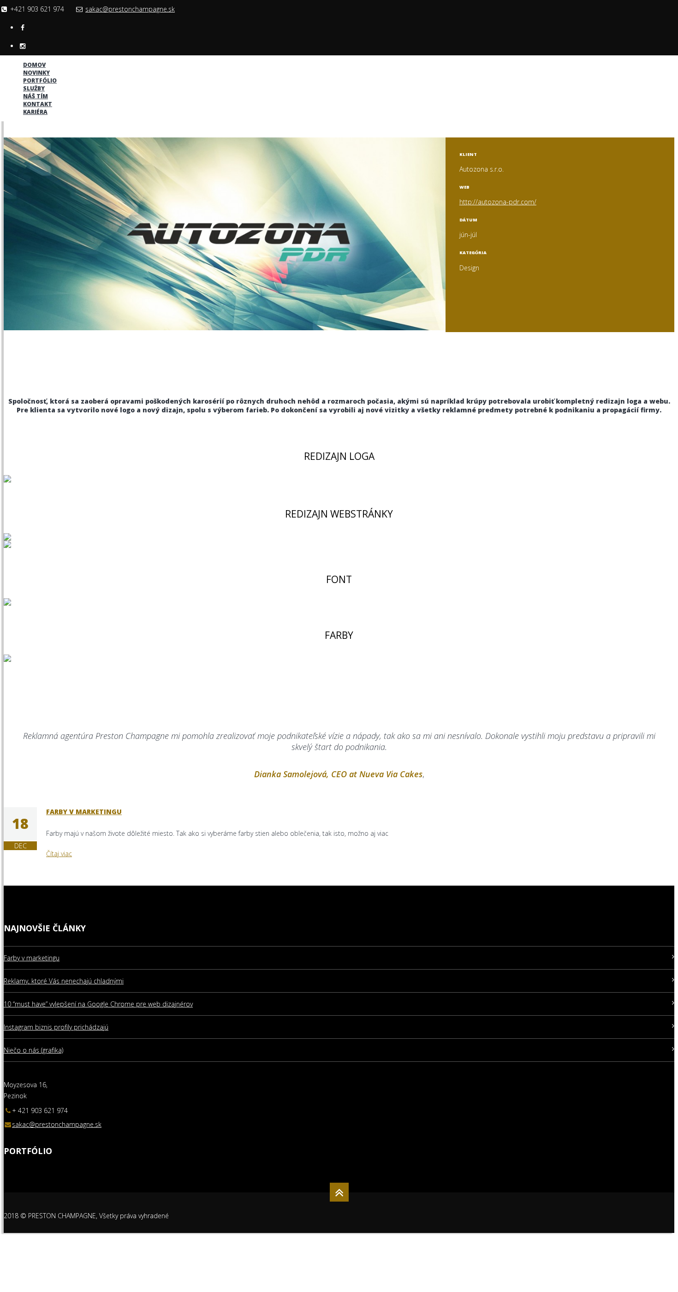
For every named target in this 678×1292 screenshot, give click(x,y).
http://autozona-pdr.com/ (497, 201)
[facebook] (22, 27)
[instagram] (22, 46)
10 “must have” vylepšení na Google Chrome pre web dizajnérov (98, 1004)
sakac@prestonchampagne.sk (130, 9)
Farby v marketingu (84, 811)
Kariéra (35, 112)
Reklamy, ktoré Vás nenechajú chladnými (64, 980)
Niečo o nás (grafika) (33, 1050)
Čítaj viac (59, 853)
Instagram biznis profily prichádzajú (56, 1027)
